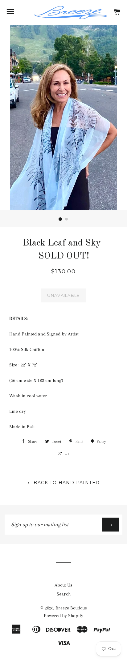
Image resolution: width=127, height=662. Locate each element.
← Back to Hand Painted (63, 482)
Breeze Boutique (71, 608)
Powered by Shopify (63, 615)
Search (64, 594)
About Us (63, 585)
